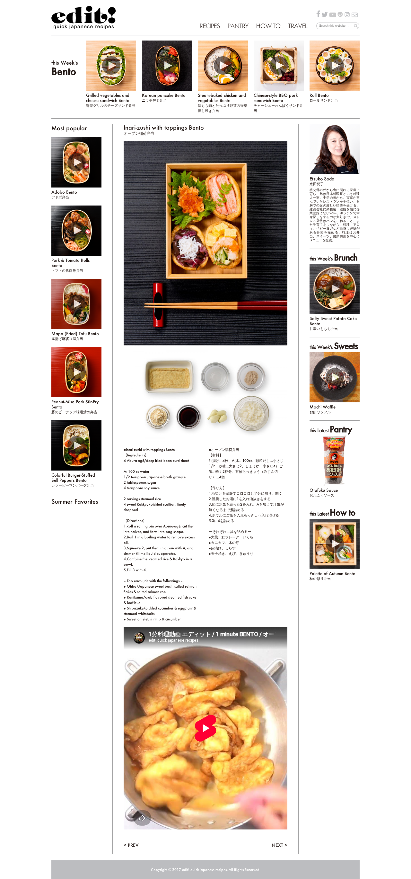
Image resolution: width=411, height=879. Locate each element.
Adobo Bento (64, 194)
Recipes (209, 26)
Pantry (237, 26)
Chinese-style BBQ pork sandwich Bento (278, 102)
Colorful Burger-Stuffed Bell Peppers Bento (73, 480)
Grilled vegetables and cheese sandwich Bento (111, 100)
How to (268, 26)
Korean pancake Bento (164, 97)
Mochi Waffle (323, 409)
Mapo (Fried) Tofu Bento (75, 336)
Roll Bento (324, 97)
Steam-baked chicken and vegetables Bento (222, 102)
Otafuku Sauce (324, 492)
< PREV (131, 845)
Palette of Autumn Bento (332, 576)
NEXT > (279, 845)
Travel (297, 26)
